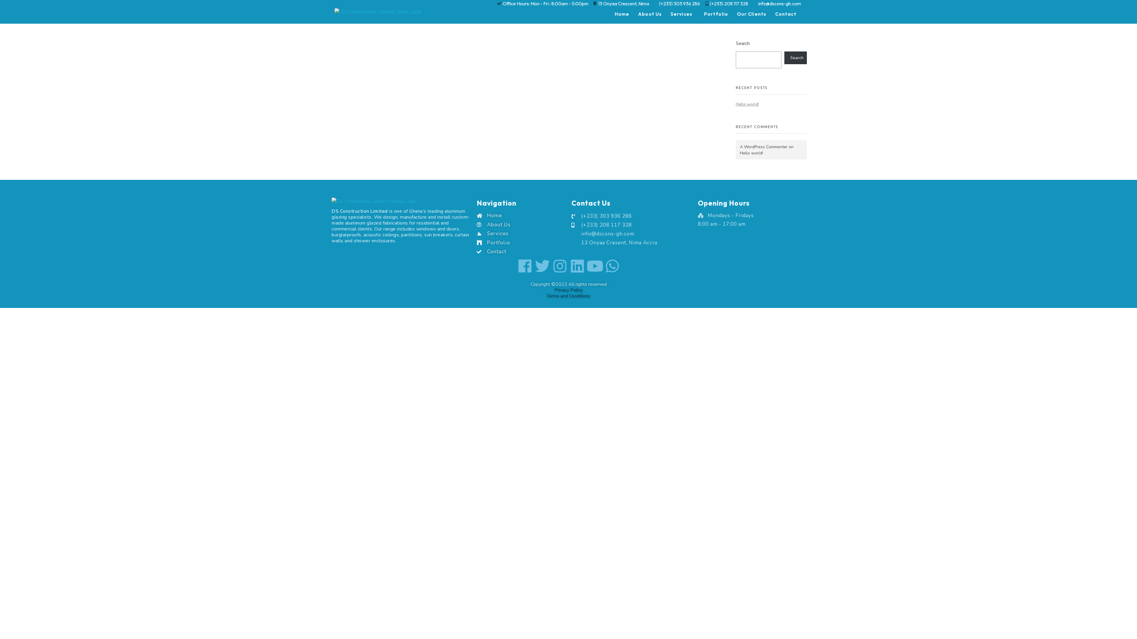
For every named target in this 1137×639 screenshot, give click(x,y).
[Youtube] (594, 266)
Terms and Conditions (568, 296)
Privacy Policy (568, 290)
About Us (650, 14)
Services (681, 14)
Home (622, 14)
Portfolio (716, 14)
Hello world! (747, 104)
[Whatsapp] (612, 266)
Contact (785, 14)
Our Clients (751, 14)
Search (743, 43)
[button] (683, 14)
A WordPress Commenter (764, 147)
